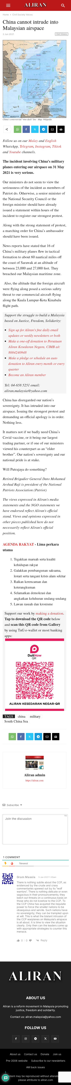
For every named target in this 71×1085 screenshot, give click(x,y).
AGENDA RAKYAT (18, 544)
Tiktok (56, 146)
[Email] (52, 129)
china (21, 716)
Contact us (30, 1054)
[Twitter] (35, 129)
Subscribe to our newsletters (48, 1060)
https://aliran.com (34, 780)
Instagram (42, 146)
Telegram (26, 146)
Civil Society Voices (22, 14)
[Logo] (35, 987)
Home (6, 14)
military (35, 716)
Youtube (15, 151)
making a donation (49, 613)
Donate (45, 1054)
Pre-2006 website (16, 1060)
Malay (33, 140)
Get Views (61, 34)
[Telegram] (43, 129)
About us (15, 1054)
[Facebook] (26, 129)
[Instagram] (25, 1038)
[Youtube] (55, 1038)
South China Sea (16, 721)
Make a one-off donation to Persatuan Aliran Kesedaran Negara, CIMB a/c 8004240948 (35, 347)
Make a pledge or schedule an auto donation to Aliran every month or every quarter (36, 363)
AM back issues (35, 1067)
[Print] (61, 129)
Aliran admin (34, 775)
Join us (57, 1054)
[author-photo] (34, 768)
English (50, 140)
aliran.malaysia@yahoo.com (43, 1017)
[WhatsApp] (17, 129)
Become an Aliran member (27, 374)
